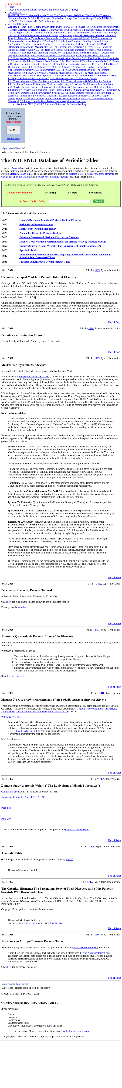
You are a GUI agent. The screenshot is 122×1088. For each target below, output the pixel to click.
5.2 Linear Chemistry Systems (45, 92)
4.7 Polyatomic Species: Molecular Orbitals (90, 87)
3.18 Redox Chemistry (37, 67)
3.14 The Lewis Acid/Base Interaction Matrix (83, 61)
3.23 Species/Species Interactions (73, 69)
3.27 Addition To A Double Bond (29, 75)
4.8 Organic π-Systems (19, 90)
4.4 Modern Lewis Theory (56, 84)
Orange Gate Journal (75, 18)
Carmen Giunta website (77, 829)
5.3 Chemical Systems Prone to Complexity (83, 92)
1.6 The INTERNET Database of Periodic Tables (33, 35)
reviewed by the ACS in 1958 (22, 731)
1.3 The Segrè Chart (18, 32)
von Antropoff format (94, 953)
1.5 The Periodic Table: (94, 32)
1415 (97, 270)
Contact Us (65, 9)
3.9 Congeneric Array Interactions (93, 55)
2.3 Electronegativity (101, 38)
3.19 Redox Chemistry (65, 67)
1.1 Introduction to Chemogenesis (64, 29)
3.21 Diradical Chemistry (21, 69)
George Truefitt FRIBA (98, 18)
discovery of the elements (101, 173)
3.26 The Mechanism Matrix (92, 72)
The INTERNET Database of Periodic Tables (31, 15)
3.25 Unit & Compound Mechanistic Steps (55, 72)
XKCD (69, 859)
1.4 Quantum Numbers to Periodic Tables (50, 32)
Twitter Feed (56, 923)
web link (21, 607)
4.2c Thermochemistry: (86, 81)
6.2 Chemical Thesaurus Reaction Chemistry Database (70, 95)
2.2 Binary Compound (74, 38)
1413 (97, 358)
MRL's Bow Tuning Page (47, 21)
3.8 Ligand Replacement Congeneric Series (53, 55)
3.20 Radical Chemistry (94, 67)
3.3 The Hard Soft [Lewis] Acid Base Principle (60, 49)
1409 (101, 779)
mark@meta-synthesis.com (75, 1031)
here (9, 601)
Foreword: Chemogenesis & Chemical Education (88, 26)
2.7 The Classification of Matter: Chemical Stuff (76, 44)
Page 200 (6, 818)
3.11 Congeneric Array (64, 58)
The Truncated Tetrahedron (50, 18)
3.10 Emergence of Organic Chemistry (27, 58)
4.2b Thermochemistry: (34, 81)
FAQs (75, 9)
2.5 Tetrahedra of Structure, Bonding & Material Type (81, 41)
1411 (97, 629)
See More (13, 130)
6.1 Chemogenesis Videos (28, 95)
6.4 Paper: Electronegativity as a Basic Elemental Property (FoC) (55, 98)
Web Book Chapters (18, 24)
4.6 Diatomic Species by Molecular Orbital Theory (42, 87)
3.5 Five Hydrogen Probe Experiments (37, 52)
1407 (89, 882)
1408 (91, 846)
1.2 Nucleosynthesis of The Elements (101, 29)
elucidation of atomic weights (16, 176)
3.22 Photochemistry (44, 69)
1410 (101, 693)
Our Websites (14, 12)
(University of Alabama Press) (52, 711)
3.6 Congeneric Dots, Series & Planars (77, 52)
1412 (98, 583)
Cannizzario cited (10, 791)
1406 (97, 934)
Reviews (34, 9)
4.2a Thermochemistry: (73, 78)
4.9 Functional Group (48, 90)
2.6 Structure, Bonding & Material (29, 44)
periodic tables (76, 173)
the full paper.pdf (15, 676)
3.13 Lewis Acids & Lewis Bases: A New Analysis (33, 61)
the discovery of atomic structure (52, 176)
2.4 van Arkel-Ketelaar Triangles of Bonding (30, 41)
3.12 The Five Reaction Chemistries (100, 58)
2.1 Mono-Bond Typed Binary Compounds (36, 38)
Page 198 (6, 807)
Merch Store (13, 138)
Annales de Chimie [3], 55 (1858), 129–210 (23, 797)
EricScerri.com (31, 923)
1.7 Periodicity (66, 35)
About (11, 6)
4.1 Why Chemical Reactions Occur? (28, 78)
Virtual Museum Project (85, 947)
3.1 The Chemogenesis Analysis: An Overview (73, 47)
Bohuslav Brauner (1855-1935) (34, 376)
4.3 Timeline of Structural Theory (25, 84)
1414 (91, 328)
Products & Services (49, 9)
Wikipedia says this (10, 717)
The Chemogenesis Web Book (69, 15)
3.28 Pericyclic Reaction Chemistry (69, 75)
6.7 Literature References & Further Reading (63, 104)
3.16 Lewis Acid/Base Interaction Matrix (63, 64)
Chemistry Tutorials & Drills (22, 18)
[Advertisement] (61, 1064)
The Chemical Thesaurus (98, 15)
